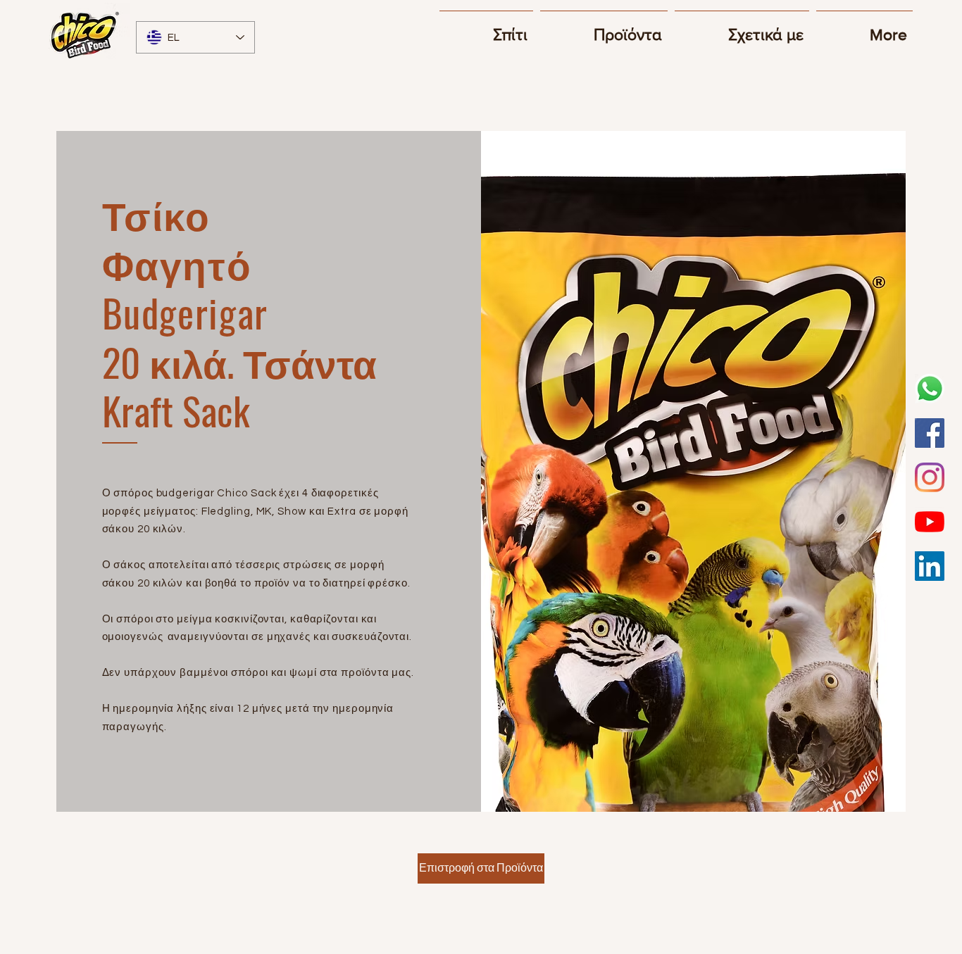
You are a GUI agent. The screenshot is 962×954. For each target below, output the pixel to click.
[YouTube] (929, 521)
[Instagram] (929, 477)
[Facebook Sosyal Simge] (929, 433)
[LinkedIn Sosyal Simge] (929, 566)
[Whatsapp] (929, 388)
